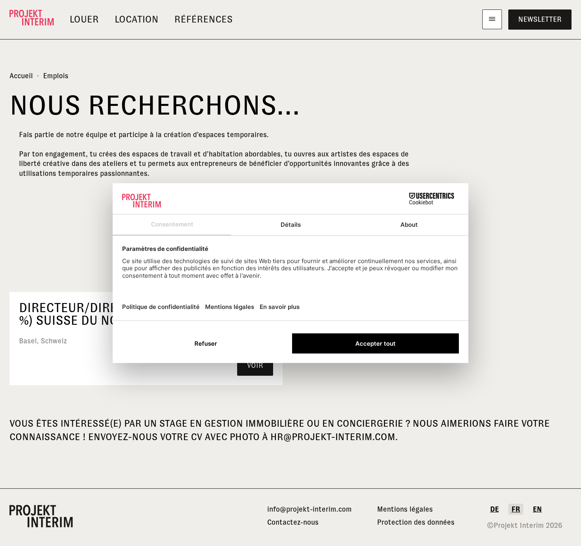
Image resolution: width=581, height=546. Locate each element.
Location (136, 19)
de (494, 509)
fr (515, 509)
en (537, 509)
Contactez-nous (293, 522)
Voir (255, 365)
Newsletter (540, 19)
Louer (84, 19)
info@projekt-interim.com (309, 509)
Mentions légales (405, 509)
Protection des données (416, 522)
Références (203, 19)
